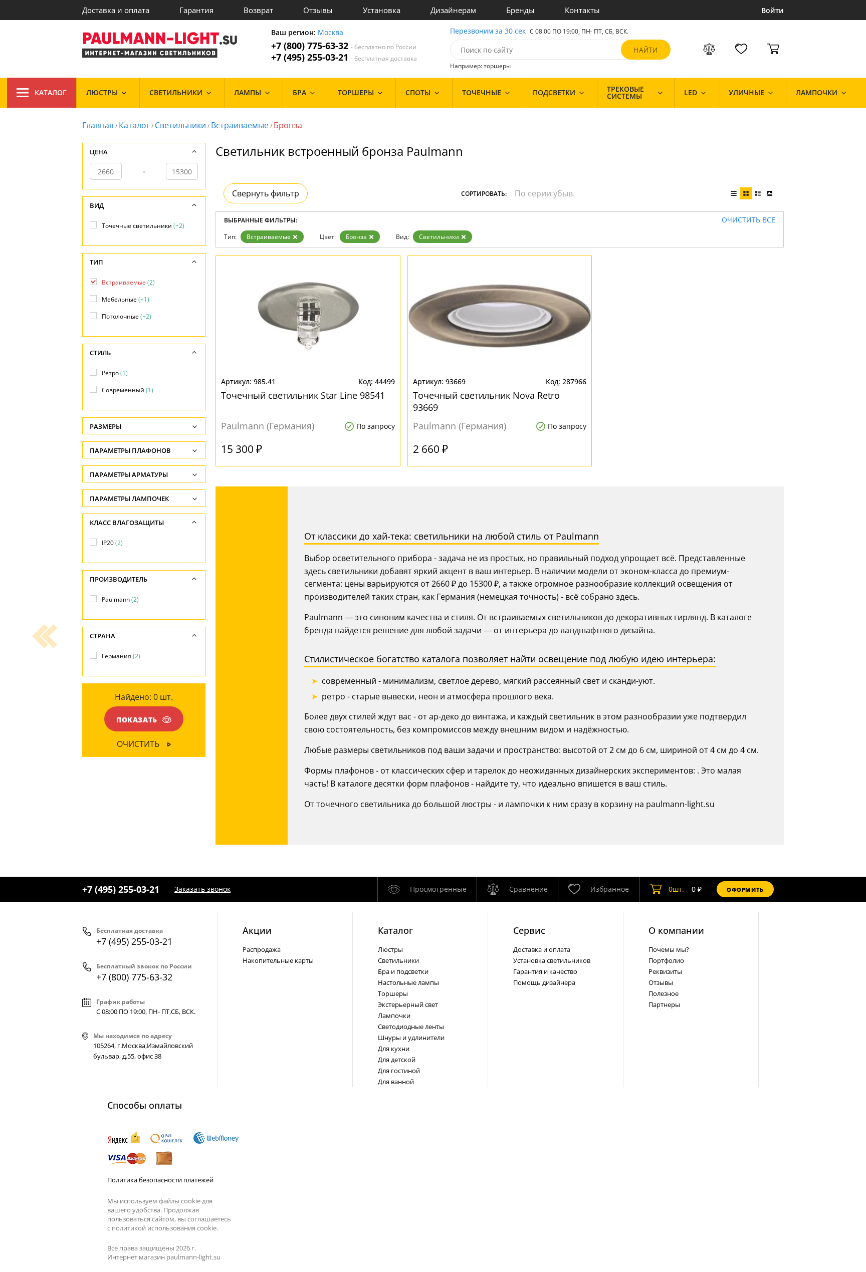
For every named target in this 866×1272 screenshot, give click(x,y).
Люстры (390, 949)
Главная (98, 125)
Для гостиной (399, 1070)
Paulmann (120, 599)
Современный (127, 390)
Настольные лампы (408, 982)
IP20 (112, 543)
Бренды (520, 10)
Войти (772, 10)
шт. (676, 889)
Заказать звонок (202, 889)
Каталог (51, 92)
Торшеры (393, 993)
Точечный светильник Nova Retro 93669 (486, 401)
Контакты (582, 10)
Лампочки (394, 1015)
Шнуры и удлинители (411, 1037)
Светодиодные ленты (411, 1026)
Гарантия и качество (545, 971)
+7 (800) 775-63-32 (343, 46)
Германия (121, 656)
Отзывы (318, 10)
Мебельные (125, 299)
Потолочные (126, 316)
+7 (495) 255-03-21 (344, 57)
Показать (136, 719)
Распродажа (262, 949)
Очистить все (748, 220)
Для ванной (396, 1081)
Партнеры (664, 1004)
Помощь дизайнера (544, 982)
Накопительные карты (278, 960)
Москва (330, 33)
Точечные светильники (143, 225)
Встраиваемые (240, 125)
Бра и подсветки (403, 971)
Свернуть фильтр (265, 193)
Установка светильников (551, 960)
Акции (257, 930)
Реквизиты (665, 971)
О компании (676, 930)
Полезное (663, 993)
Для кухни (393, 1048)
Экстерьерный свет (408, 1004)
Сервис (529, 930)
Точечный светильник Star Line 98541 (303, 395)
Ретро (115, 373)
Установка (381, 10)
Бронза (356, 236)
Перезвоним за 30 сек (488, 31)
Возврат (258, 10)
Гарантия (196, 10)
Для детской (396, 1059)
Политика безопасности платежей (160, 1179)
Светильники (180, 125)
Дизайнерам (453, 10)
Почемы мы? (668, 949)
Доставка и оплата (115, 10)
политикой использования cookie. (165, 1227)
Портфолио (666, 960)
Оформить (745, 889)
